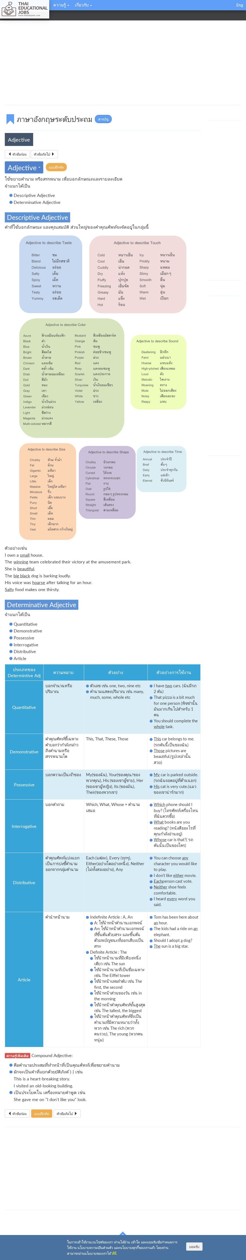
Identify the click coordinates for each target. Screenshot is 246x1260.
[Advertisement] (123, 63)
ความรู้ (60, 5)
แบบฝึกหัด (56, 167)
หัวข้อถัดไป (42, 154)
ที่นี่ (114, 1253)
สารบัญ (103, 119)
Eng (239, 5)
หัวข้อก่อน (19, 154)
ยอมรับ (194, 1246)
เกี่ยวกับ (82, 5)
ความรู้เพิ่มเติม (17, 1055)
